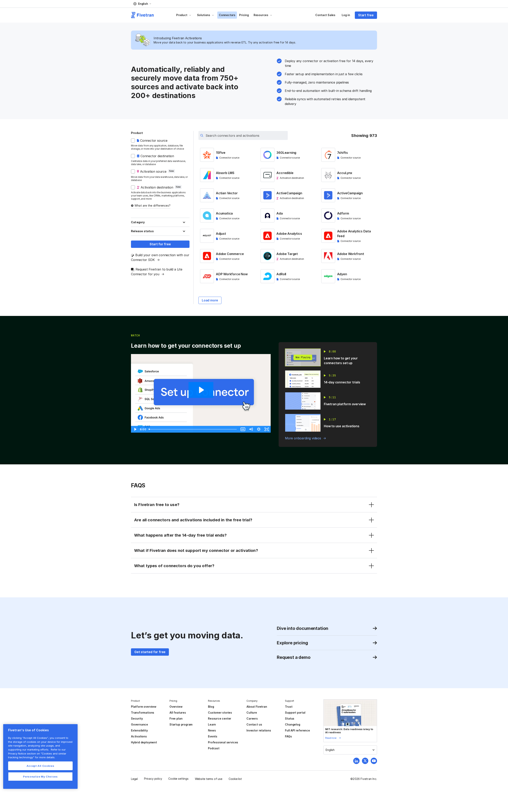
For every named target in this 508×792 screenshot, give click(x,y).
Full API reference (297, 730)
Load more (210, 300)
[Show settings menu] (259, 429)
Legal (134, 778)
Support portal (295, 712)
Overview (175, 706)
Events (212, 736)
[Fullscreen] (267, 429)
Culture (251, 712)
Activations (139, 736)
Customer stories (220, 712)
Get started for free (149, 652)
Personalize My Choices (40, 776)
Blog (211, 706)
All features (177, 712)
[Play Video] (135, 429)
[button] (142, 4)
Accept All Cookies (40, 765)
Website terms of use (208, 778)
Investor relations (258, 730)
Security (137, 718)
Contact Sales (325, 15)
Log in (346, 15)
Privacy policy (153, 778)
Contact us (254, 724)
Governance (139, 724)
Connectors (227, 15)
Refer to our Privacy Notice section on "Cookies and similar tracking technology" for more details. (37, 753)
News (212, 730)
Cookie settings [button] (178, 778)
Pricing (244, 15)
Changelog (292, 724)
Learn (212, 724)
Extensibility (139, 730)
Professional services (223, 742)
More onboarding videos (303, 438)
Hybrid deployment (144, 742)
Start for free (160, 244)
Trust (288, 706)
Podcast (213, 748)
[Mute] (251, 429)
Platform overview (143, 706)
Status (289, 718)
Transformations (142, 712)
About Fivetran (256, 706)
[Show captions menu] (243, 429)
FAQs (288, 736)
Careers (252, 718)
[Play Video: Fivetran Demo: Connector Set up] (201, 390)
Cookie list (235, 778)
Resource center (219, 718)
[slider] (193, 429)
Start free (366, 15)
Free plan (175, 718)
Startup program (180, 724)
